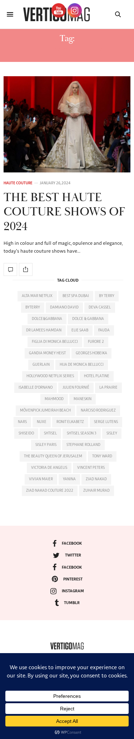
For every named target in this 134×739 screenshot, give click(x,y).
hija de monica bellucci (82, 364)
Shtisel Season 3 (81, 433)
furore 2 (96, 342)
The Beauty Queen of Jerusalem (53, 456)
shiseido (26, 433)
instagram (73, 591)
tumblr (72, 603)
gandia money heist (47, 353)
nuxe (41, 422)
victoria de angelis (49, 468)
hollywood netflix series (50, 376)
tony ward (102, 456)
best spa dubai (76, 296)
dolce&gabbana (47, 319)
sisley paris (45, 445)
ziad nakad (96, 479)
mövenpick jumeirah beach (45, 410)
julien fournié (76, 387)
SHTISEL (50, 433)
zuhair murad (96, 490)
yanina (69, 479)
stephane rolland (83, 445)
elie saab (79, 330)
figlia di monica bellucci (55, 342)
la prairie (108, 387)
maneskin (82, 399)
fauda (104, 330)
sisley (111, 433)
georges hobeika (91, 353)
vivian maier (41, 479)
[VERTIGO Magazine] (67, 646)
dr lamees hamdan (43, 330)
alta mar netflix (37, 296)
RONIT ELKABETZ (70, 422)
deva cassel (100, 307)
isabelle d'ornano (36, 387)
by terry (106, 296)
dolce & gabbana (88, 319)
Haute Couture (18, 183)
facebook (72, 543)
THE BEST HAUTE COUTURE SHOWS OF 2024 (64, 212)
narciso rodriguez (98, 410)
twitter (73, 555)
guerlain (41, 364)
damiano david (64, 307)
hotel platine (96, 376)
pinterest (73, 579)
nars (22, 422)
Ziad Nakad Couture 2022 (49, 490)
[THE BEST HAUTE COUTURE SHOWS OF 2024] (67, 124)
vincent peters (91, 468)
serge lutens (106, 422)
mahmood (54, 399)
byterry (32, 307)
